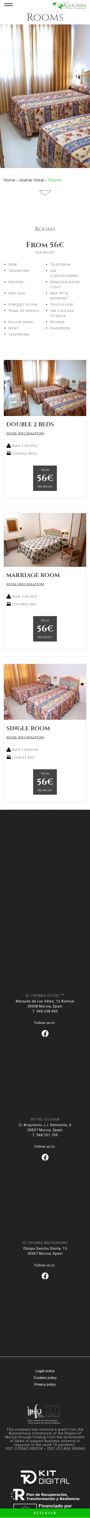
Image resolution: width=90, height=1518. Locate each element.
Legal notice (45, 1371)
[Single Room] (45, 691)
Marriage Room (33, 575)
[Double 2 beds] (45, 387)
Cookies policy (45, 1378)
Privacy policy (45, 1384)
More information (25, 433)
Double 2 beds (30, 424)
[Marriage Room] (45, 539)
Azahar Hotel (31, 180)
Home (9, 180)
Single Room (28, 728)
